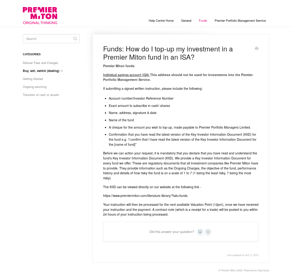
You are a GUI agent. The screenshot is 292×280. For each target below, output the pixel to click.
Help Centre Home (161, 20)
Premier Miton (228, 270)
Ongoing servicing (35, 87)
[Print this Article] (256, 48)
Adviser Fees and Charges (40, 63)
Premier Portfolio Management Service (240, 20)
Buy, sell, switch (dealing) (41, 71)
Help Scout (263, 270)
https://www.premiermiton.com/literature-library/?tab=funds (145, 195)
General (186, 20)
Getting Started (33, 79)
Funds (203, 20)
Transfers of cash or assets (41, 94)
